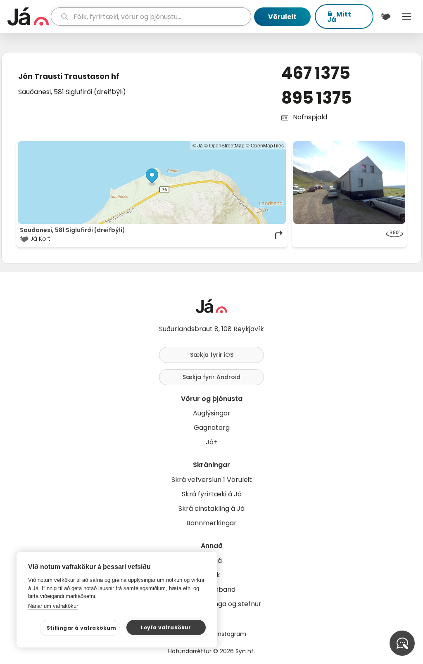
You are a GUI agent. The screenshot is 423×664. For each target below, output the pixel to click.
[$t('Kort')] (385, 16)
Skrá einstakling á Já (211, 508)
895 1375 (316, 97)
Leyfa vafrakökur (166, 627)
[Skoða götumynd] (349, 234)
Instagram (231, 634)
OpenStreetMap (227, 145)
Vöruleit (282, 16)
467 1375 (315, 73)
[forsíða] (28, 16)
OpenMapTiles (267, 145)
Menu (407, 16)
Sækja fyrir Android (211, 377)
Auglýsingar (212, 413)
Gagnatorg (212, 427)
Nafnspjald (310, 117)
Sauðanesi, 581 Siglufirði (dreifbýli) (72, 92)
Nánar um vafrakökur (53, 606)
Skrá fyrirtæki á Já (212, 494)
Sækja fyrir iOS (211, 355)
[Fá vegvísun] (279, 234)
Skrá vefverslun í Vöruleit (211, 479)
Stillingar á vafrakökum (81, 627)
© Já (197, 145)
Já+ (212, 442)
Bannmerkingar (211, 523)
